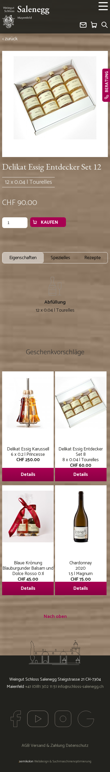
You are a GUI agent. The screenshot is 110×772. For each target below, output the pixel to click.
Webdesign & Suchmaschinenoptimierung (55, 761)
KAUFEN (49, 222)
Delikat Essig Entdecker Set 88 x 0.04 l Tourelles (80, 461)
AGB (26, 745)
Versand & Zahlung (48, 745)
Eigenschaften (23, 258)
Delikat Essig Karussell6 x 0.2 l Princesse (28, 461)
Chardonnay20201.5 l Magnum (81, 575)
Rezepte (92, 258)
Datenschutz (77, 745)
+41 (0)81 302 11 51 (41, 686)
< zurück (10, 39)
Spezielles (60, 258)
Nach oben (55, 617)
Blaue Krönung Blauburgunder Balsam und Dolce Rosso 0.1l (27, 575)
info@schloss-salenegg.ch (81, 686)
